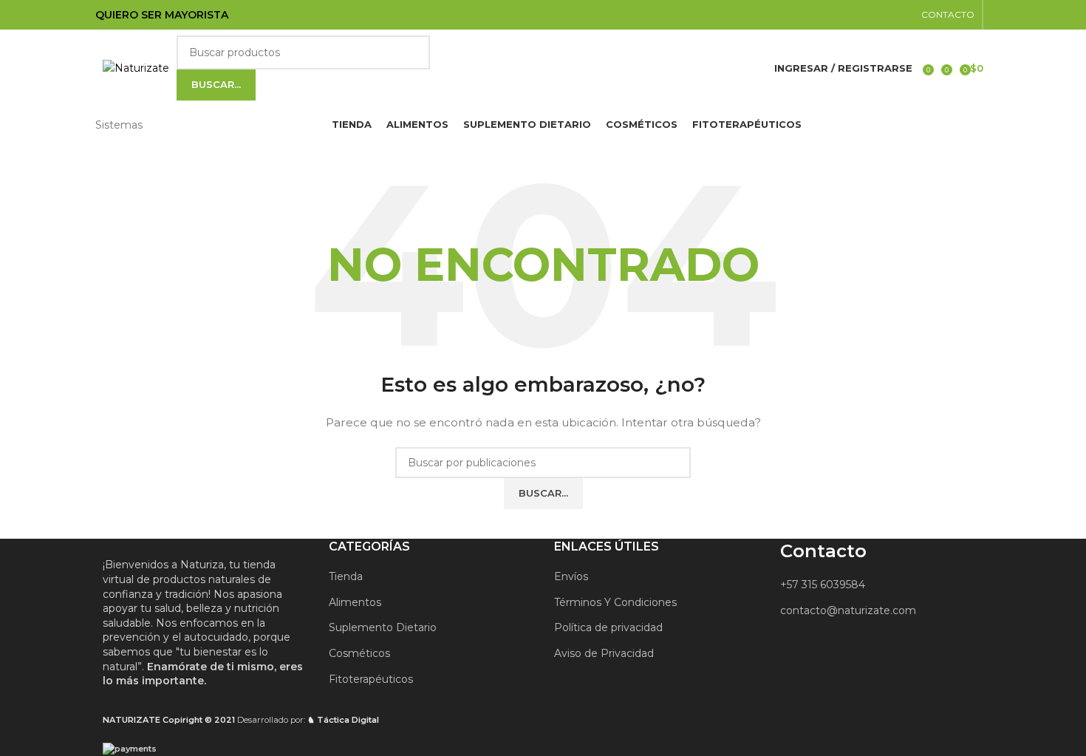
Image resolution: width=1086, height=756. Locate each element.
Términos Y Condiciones (615, 602)
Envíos (571, 576)
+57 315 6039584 (822, 584)
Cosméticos (359, 653)
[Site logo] (136, 67)
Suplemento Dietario (383, 627)
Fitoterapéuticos (371, 679)
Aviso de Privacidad (604, 653)
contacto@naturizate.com (848, 610)
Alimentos (355, 602)
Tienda (346, 576)
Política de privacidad (608, 627)
